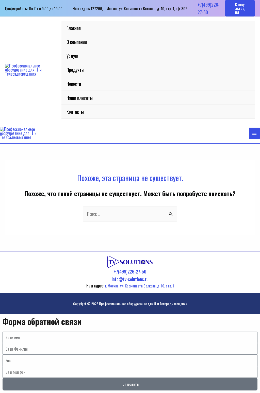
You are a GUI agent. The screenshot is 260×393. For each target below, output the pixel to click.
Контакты (75, 111)
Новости (74, 83)
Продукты (75, 69)
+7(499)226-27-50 (130, 271)
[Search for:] (130, 214)
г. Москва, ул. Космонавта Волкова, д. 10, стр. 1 (139, 285)
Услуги (72, 56)
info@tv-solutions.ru (130, 279)
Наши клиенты (80, 97)
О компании (77, 42)
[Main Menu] (254, 133)
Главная (74, 28)
